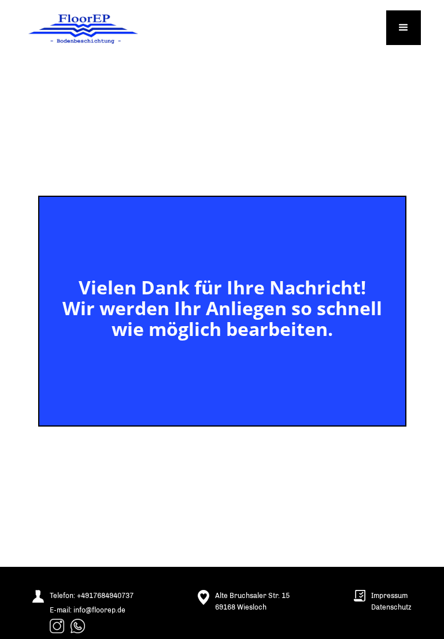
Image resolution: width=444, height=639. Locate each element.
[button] (403, 27)
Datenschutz (391, 607)
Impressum (389, 596)
